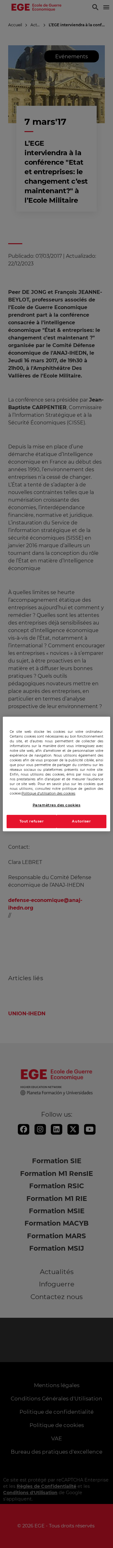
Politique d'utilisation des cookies (48, 793)
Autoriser (81, 821)
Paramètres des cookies (57, 805)
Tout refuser (31, 821)
